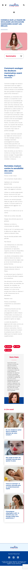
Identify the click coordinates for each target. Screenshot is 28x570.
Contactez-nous (22, 561)
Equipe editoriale (16, 563)
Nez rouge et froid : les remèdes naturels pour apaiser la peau (13, 459)
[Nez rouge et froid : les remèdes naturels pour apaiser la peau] (14, 448)
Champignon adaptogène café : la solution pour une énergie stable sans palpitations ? (12, 515)
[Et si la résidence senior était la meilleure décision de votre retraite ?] (14, 420)
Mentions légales (7, 562)
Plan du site (16, 562)
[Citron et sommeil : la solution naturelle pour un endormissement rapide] (14, 474)
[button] (24, 5)
